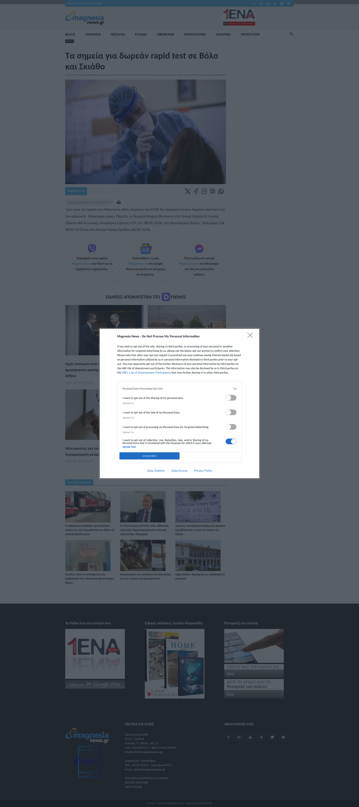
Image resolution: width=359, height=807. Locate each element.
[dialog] (179, 403)
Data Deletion (156, 470)
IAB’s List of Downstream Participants (146, 372)
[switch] (231, 398)
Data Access (179, 470)
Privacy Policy (203, 470)
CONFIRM (149, 456)
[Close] (251, 337)
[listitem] (179, 388)
